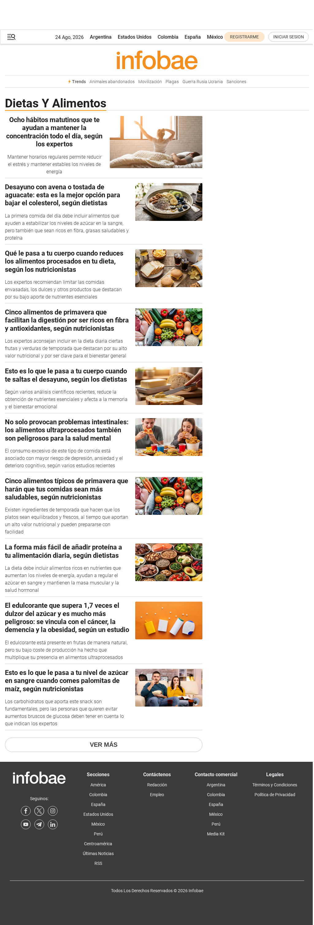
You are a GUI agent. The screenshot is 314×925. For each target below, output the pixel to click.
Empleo (157, 794)
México (215, 37)
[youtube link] (26, 824)
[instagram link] (53, 811)
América (98, 784)
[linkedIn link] (53, 824)
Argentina (101, 37)
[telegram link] (39, 824)
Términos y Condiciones (274, 784)
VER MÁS (103, 744)
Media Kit (216, 833)
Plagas (172, 81)
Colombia (168, 37)
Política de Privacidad (275, 794)
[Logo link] (157, 59)
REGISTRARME (244, 36)
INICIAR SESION (288, 36)
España (193, 37)
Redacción (157, 784)
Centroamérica (98, 843)
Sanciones (236, 81)
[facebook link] (26, 811)
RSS (98, 863)
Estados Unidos (134, 37)
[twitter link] (39, 811)
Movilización (150, 81)
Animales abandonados (112, 81)
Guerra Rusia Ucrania (202, 81)
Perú (98, 833)
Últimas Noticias (98, 853)
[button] (11, 37)
